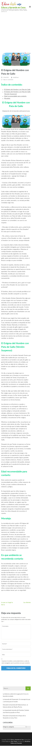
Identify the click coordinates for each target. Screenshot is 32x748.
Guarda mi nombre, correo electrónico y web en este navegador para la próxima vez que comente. (16, 662)
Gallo (5, 498)
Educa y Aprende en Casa (13, 7)
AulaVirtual (15, 77)
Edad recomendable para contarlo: (15, 96)
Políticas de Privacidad (16, 743)
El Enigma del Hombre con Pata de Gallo (17, 89)
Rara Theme (14, 741)
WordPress (27, 741)
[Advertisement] (16, 30)
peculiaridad (8, 209)
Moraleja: (7, 98)
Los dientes (27, 602)
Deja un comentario (8, 79)
